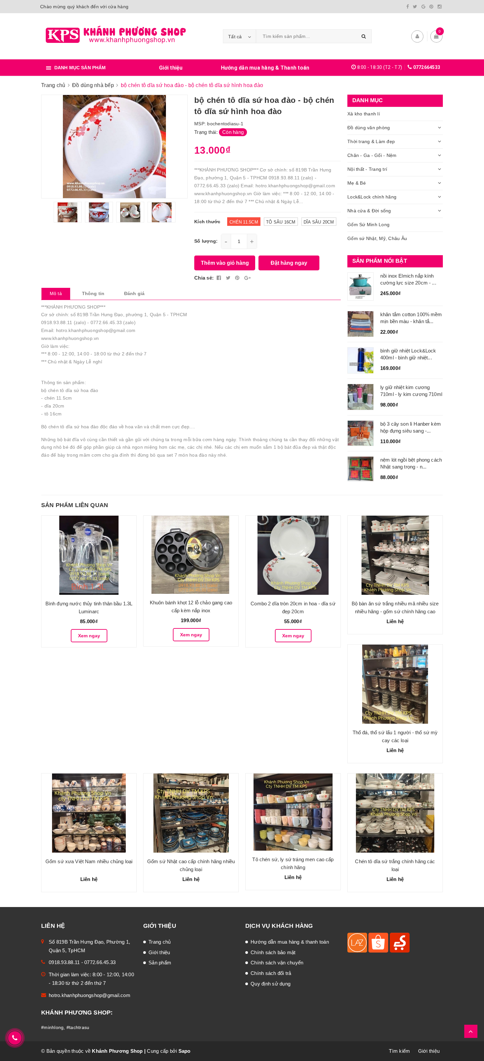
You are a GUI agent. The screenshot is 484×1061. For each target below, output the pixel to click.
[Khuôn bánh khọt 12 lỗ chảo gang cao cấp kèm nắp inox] (191, 555)
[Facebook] (407, 6)
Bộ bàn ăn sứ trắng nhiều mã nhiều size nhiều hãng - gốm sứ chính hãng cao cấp (395, 611)
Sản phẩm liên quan (74, 505)
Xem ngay (89, 635)
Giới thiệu (171, 68)
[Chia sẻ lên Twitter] (229, 278)
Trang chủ (159, 942)
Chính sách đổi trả (271, 973)
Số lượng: (206, 241)
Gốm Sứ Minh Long (368, 224)
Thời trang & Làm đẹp (371, 141)
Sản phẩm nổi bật (379, 261)
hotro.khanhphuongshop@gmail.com (89, 995)
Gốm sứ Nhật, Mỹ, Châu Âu (377, 238)
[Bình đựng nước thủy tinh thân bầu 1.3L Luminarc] (88, 555)
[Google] (423, 6)
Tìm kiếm (399, 1051)
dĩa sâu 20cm (319, 222)
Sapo (184, 1051)
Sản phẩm (159, 962)
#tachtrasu (78, 1027)
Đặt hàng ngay (289, 263)
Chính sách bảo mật (273, 952)
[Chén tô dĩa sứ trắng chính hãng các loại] (395, 813)
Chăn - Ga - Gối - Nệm (371, 155)
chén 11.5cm (243, 222)
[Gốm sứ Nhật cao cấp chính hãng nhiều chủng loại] (191, 813)
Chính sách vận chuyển (277, 962)
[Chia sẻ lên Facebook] (220, 278)
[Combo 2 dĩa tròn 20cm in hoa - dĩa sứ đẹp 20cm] (293, 555)
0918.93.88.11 (64, 962)
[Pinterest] (431, 6)
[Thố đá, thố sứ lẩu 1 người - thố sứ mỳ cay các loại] (395, 684)
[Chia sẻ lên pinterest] (238, 278)
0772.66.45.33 (100, 962)
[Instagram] (440, 6)
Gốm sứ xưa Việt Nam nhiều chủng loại (88, 861)
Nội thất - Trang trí (367, 169)
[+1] (247, 278)
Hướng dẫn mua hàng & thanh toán (290, 942)
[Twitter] (415, 6)
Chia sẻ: (204, 278)
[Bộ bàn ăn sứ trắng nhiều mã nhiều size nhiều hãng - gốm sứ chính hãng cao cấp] (395, 555)
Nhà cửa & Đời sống (369, 210)
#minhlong (52, 1027)
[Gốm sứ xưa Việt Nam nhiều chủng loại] (88, 813)
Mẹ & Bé (356, 183)
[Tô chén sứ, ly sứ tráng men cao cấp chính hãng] (293, 812)
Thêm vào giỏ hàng (225, 263)
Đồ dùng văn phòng (368, 127)
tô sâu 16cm (281, 222)
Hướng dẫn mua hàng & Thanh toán (265, 68)
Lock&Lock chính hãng (371, 196)
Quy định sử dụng (270, 983)
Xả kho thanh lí (363, 113)
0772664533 (427, 67)
